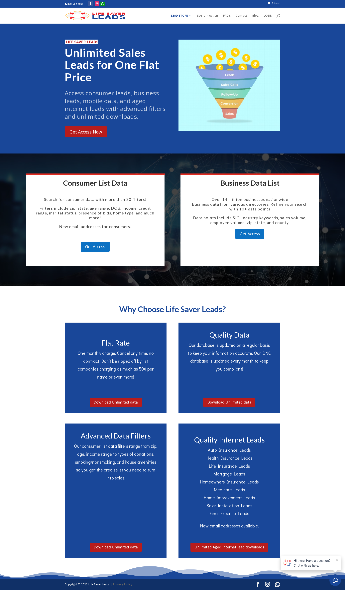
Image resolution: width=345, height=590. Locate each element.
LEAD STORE (179, 15)
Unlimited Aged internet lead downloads (229, 547)
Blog (255, 15)
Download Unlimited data (116, 402)
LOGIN (268, 15)
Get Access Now (85, 132)
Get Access (95, 246)
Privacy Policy (122, 584)
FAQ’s (227, 15)
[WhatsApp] (102, 4)
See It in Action (207, 15)
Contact (241, 15)
